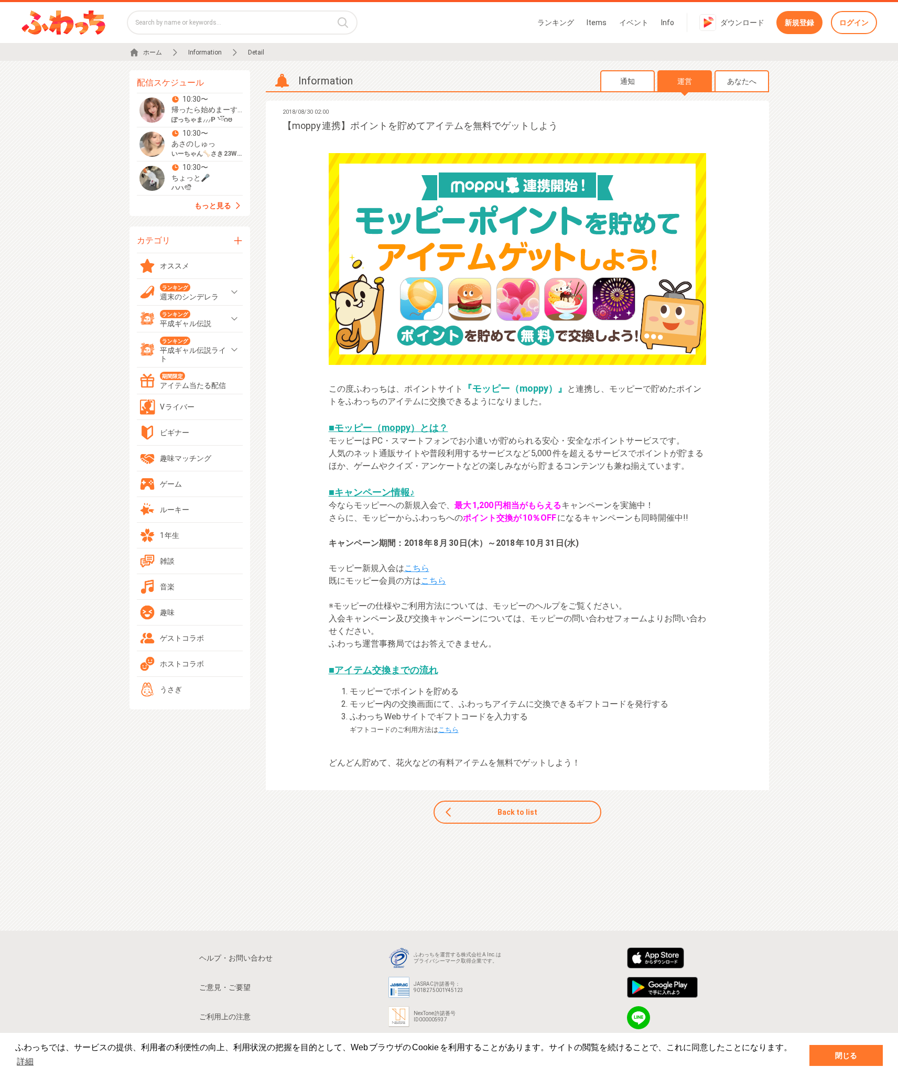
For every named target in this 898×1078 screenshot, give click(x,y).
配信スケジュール (170, 83)
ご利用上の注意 (225, 1016)
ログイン (854, 22)
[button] (190, 110)
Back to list (517, 812)
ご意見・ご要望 (225, 987)
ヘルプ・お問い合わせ (236, 958)
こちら (416, 568)
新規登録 (799, 22)
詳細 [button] (25, 1061)
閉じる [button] (846, 1055)
